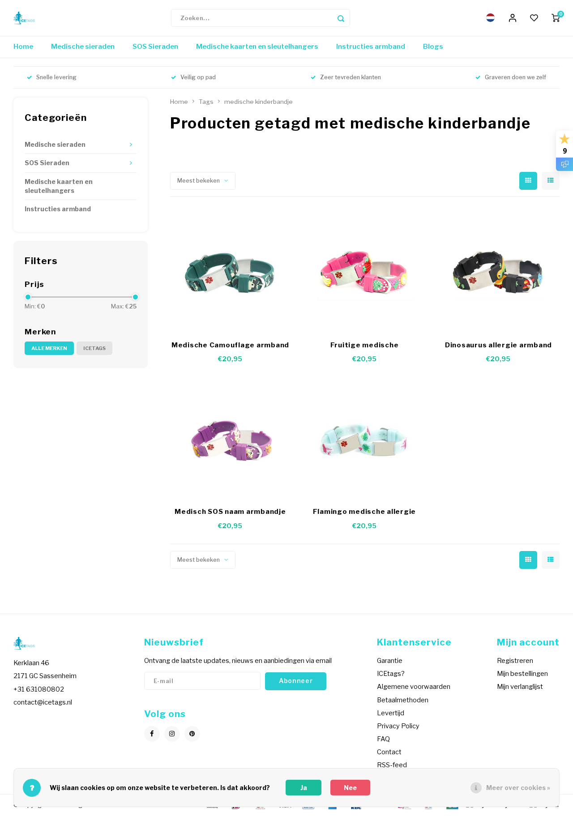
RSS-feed (392, 765)
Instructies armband (370, 47)
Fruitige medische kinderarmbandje (364, 345)
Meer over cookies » (518, 787)
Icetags (94, 348)
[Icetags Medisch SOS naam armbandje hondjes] (230, 437)
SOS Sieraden (155, 47)
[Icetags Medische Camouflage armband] (230, 270)
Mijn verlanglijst (520, 687)
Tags (206, 101)
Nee (350, 787)
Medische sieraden (83, 47)
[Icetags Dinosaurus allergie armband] (498, 270)
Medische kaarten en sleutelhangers (257, 47)
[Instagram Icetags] (172, 734)
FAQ (383, 739)
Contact (389, 752)
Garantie (389, 661)
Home (23, 47)
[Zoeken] (341, 18)
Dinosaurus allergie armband (498, 345)
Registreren (515, 661)
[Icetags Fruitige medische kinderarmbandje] (364, 270)
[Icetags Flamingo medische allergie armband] (364, 437)
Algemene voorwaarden (413, 687)
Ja (303, 787)
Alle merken (49, 348)
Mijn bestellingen (522, 674)
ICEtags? (391, 674)
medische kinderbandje (258, 101)
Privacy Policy (398, 726)
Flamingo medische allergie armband (364, 512)
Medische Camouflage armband (230, 345)
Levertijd (390, 713)
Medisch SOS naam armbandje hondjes (230, 512)
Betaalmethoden (402, 700)
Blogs (433, 47)
